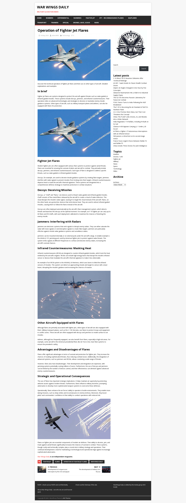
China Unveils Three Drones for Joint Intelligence (130, 146)
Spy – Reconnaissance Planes (111, 18)
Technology (66, 35)
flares (57, 462)
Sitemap (87, 485)
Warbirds (77, 18)
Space (115, 166)
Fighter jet (90, 18)
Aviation (116, 154)
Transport (41, 23)
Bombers (49, 18)
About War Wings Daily (45, 490)
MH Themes (66, 498)
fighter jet (47, 462)
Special (66, 23)
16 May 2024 (45, 35)
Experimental (63, 18)
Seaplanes (132, 18)
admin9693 (55, 35)
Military (115, 161)
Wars (96, 23)
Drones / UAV (118, 157)
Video (115, 171)
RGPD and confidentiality (60, 485)
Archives (116, 182)
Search (115, 65)
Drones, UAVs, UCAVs (81, 23)
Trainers (54, 23)
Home (39, 18)
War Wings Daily (44, 457)
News (115, 164)
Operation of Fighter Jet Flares (75, 462)
